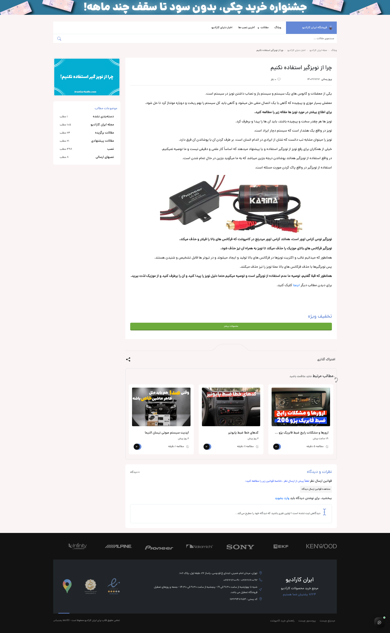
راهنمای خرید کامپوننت (282, 621)
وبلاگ (277, 28)
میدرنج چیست (327, 621)
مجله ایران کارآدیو (318, 50)
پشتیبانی (57, 620)
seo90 (66, 620)
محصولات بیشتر (231, 326)
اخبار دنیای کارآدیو (221, 28)
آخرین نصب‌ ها (246, 28)
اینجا (296, 285)
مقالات (265, 28)
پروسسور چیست (307, 621)
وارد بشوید (282, 498)
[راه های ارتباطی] (379, 622)
